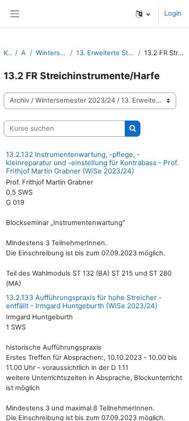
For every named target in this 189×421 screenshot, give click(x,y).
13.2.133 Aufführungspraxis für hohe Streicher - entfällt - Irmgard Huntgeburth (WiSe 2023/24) (84, 301)
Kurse (7, 53)
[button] (142, 14)
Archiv (23, 53)
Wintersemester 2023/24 (51, 53)
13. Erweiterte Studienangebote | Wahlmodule (105, 53)
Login (173, 13)
